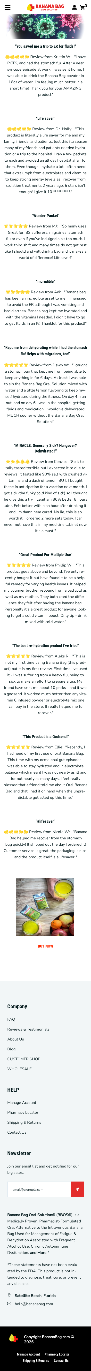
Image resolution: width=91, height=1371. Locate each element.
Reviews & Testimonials (28, 1029)
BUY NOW (45, 946)
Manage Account (21, 1102)
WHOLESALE (19, 1069)
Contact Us (16, 1132)
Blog (11, 1049)
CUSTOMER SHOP (23, 1059)
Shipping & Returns (24, 1122)
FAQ (11, 1019)
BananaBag (52, 1337)
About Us (15, 1039)
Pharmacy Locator (22, 1112)
